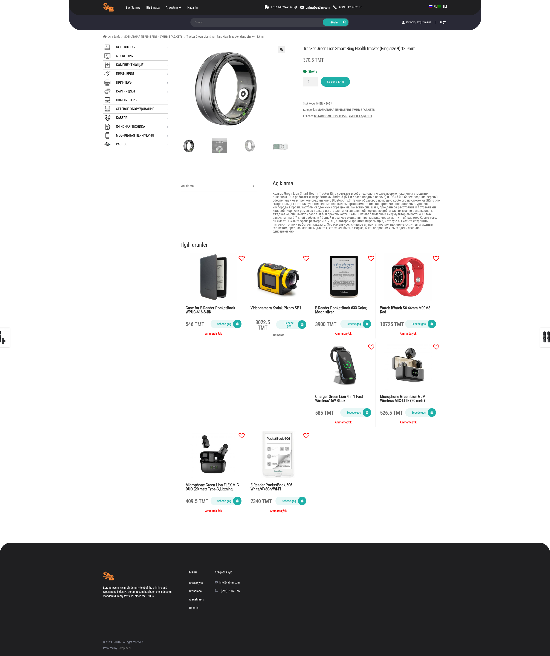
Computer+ (124, 648)
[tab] (219, 186)
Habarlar (192, 7)
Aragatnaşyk (173, 7)
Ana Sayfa (114, 36)
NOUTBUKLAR (125, 47)
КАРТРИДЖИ (125, 91)
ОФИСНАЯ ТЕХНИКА (130, 127)
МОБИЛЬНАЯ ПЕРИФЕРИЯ (140, 36)
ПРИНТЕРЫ (124, 82)
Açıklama (187, 186)
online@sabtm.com (318, 7)
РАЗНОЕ (121, 144)
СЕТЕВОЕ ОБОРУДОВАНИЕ (135, 109)
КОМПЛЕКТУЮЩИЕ (130, 65)
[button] (239, 256)
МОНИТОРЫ (124, 56)
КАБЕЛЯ (122, 118)
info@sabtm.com (229, 582)
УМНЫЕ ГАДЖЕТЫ (171, 36)
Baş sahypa (133, 7)
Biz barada (153, 7)
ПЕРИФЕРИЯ (125, 74)
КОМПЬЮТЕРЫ (126, 100)
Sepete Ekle (335, 81)
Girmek (410, 22)
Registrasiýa (424, 22)
